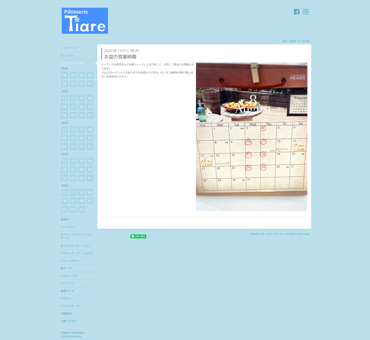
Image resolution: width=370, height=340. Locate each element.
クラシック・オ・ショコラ (77, 253)
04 (64, 84)
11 (73, 98)
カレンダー (67, 55)
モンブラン (67, 283)
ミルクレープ (69, 276)
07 (73, 75)
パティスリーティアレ (271, 234)
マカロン (66, 298)
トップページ (69, 48)
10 (81, 98)
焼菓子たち (67, 291)
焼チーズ (66, 268)
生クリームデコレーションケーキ (77, 236)
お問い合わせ (69, 321)
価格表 (65, 219)
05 (90, 75)
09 (90, 98)
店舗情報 (66, 313)
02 (81, 84)
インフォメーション (73, 63)
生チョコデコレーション (75, 245)
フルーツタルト (70, 260)
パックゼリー (69, 227)
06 (81, 75)
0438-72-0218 (299, 41)
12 (64, 98)
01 (90, 84)
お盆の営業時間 (120, 56)
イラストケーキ (70, 306)
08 (64, 75)
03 (73, 84)
